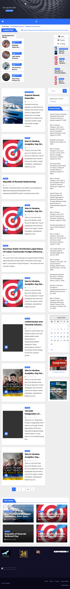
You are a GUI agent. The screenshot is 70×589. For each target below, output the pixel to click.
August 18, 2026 (31, 214)
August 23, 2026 (31, 147)
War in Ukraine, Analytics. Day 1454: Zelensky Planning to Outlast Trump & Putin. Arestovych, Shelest (57, 302)
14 (64, 333)
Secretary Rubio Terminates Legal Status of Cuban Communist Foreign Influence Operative (23, 252)
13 (61, 333)
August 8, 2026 (31, 376)
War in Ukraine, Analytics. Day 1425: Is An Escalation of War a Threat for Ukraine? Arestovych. (57, 182)
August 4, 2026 (31, 417)
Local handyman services (17, 26)
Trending (62, 44)
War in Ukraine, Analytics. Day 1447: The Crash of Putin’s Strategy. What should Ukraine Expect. (58, 264)
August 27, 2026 (31, 101)
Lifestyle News (65, 581)
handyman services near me (32, 26)
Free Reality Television (58, 372)
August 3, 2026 (31, 460)
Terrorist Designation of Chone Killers (32, 414)
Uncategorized (63, 48)
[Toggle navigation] (36, 21)
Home (46, 581)
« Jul (51, 349)
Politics (62, 58)
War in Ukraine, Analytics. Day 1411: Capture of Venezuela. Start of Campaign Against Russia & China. (58, 129)
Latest (62, 36)
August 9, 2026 (31, 328)
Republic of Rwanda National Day (61, 73)
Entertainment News (16, 42)
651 (28, 489)
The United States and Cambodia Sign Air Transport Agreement (57, 251)
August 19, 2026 (10, 185)
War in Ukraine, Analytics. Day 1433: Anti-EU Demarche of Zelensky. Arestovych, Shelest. (57, 216)
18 (55, 337)
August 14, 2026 (10, 255)
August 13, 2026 (31, 287)
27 (61, 340)
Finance (57, 581)
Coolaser (53, 101)
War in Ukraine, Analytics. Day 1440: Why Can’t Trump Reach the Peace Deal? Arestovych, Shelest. (58, 238)
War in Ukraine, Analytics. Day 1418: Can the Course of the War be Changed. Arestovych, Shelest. (57, 153)
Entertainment (65, 585)
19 (58, 337)
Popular (62, 40)
